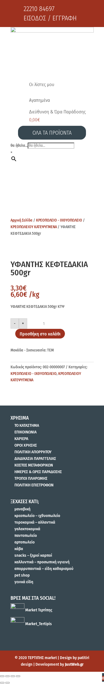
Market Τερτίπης (38, 609)
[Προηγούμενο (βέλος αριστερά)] (2, 683)
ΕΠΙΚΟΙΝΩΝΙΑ (25, 432)
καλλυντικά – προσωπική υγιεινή (42, 561)
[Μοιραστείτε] (7, 676)
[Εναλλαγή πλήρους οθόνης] (13, 676)
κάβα (18, 548)
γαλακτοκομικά (27, 528)
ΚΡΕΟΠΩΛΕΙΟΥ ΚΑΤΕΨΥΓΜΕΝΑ (34, 227)
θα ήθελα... (19, 145)
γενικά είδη (23, 581)
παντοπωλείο (25, 535)
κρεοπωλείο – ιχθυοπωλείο (37, 515)
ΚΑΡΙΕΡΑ (21, 438)
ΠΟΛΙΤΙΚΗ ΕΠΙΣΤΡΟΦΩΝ (34, 485)
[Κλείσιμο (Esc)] (2, 676)
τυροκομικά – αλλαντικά (34, 522)
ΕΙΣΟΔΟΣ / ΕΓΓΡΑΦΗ (50, 18)
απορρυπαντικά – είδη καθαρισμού (43, 568)
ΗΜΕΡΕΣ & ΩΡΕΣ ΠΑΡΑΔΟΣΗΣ (38, 471)
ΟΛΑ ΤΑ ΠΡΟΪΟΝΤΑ (52, 132)
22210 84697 (39, 9)
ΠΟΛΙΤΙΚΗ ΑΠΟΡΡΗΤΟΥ (33, 451)
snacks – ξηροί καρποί (33, 555)
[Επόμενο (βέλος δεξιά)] (7, 683)
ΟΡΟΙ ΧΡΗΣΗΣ (25, 445)
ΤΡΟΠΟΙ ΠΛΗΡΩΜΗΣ (30, 478)
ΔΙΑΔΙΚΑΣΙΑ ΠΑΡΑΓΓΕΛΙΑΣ (35, 458)
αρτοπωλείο (24, 542)
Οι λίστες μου (41, 84)
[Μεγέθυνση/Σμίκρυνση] (18, 676)
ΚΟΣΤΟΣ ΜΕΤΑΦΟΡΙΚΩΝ (33, 465)
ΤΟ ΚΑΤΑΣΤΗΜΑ (26, 425)
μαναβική (22, 509)
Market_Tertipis (38, 623)
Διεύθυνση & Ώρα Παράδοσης (57, 112)
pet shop (22, 575)
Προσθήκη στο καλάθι (40, 334)
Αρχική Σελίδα (21, 220)
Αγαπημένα (39, 100)
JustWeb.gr (74, 664)
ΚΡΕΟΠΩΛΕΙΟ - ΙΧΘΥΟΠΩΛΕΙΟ (59, 220)
